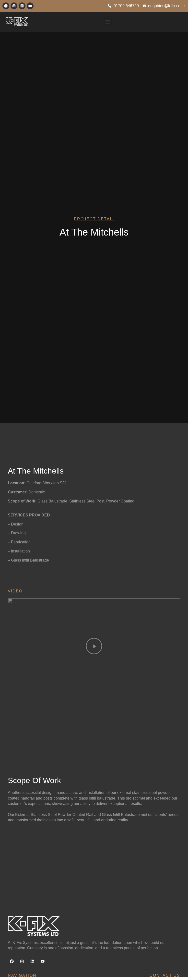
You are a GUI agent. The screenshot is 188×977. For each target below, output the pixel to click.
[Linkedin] (22, 5)
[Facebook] (5, 5)
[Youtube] (30, 5)
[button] (108, 22)
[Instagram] (14, 5)
